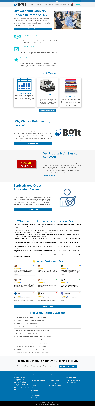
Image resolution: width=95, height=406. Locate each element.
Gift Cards (33, 388)
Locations (56, 4)
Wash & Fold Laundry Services (55, 378)
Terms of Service (51, 402)
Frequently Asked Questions (38, 380)
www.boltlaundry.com (71, 383)
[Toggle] (15, 317)
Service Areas (34, 390)
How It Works (39, 4)
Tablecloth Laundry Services (55, 385)
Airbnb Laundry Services (54, 383)
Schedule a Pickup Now (67, 366)
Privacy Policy (43, 402)
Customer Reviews (64, 4)
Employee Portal (35, 398)
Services (46, 4)
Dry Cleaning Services (53, 380)
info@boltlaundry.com (74, 380)
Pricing (51, 4)
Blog (32, 393)
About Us (32, 4)
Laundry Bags (34, 385)
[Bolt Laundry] (20, 5)
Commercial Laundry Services (55, 388)
